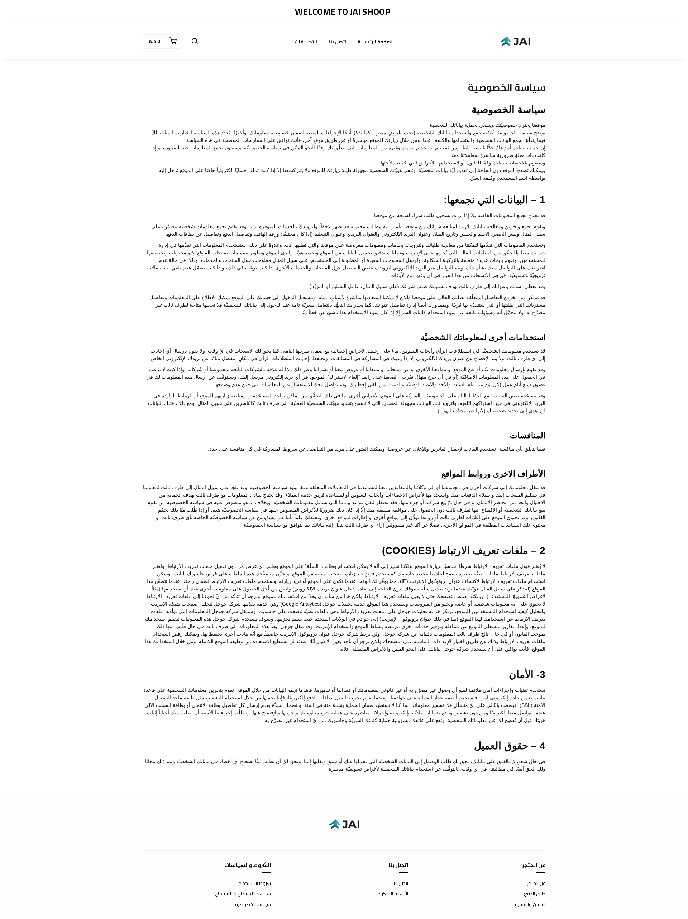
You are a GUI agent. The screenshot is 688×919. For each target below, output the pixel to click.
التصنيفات (306, 41)
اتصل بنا (337, 41)
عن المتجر (536, 883)
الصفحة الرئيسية (376, 41)
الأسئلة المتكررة (392, 894)
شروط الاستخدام (254, 883)
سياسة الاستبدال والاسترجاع (243, 894)
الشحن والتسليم (530, 904)
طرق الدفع (534, 894)
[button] (194, 41)
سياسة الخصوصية (253, 904)
